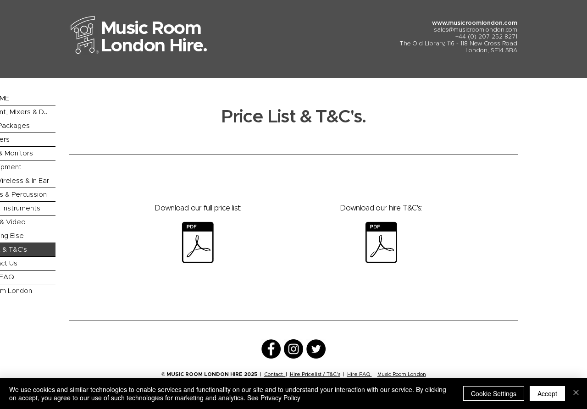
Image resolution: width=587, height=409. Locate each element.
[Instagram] (293, 349)
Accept (547, 393)
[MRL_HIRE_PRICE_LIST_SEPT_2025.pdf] (197, 243)
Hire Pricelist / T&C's (315, 374)
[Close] (575, 393)
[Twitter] (316, 349)
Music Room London (401, 374)
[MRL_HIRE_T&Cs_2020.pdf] (381, 243)
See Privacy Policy (273, 397)
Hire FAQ (359, 374)
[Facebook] (271, 349)
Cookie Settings (493, 393)
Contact (275, 374)
